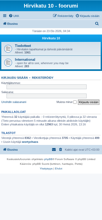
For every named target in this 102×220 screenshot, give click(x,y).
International (25, 60)
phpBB (48, 159)
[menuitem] (14, 16)
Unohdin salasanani (13, 101)
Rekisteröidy (42, 77)
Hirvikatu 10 (51, 38)
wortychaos (30, 141)
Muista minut (64, 101)
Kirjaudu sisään (14, 77)
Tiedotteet (23, 46)
